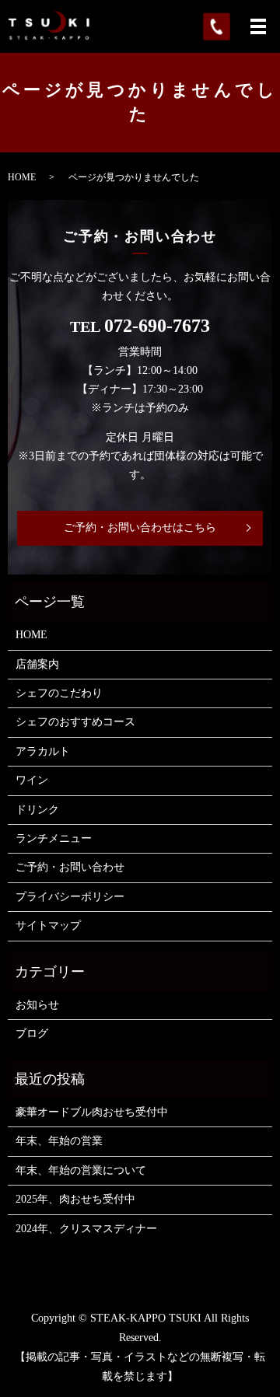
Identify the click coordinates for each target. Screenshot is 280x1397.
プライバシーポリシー (70, 897)
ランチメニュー (54, 838)
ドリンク (37, 809)
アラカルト (43, 751)
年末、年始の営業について (81, 1170)
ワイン (32, 780)
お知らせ (37, 1005)
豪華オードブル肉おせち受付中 (92, 1112)
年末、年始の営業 (59, 1141)
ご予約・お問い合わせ (70, 867)
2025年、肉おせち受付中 (75, 1199)
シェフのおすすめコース (75, 722)
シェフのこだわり (59, 693)
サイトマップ (48, 925)
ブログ (32, 1033)
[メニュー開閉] (258, 26)
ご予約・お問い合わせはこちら (140, 527)
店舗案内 (37, 664)
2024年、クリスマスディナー (86, 1229)
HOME (22, 177)
